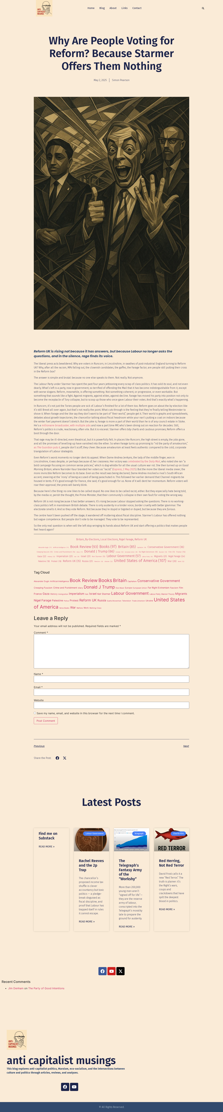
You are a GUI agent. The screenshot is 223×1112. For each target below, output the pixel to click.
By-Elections (92, 539)
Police (66, 601)
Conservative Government (166, 547)
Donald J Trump (99, 551)
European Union (131, 552)
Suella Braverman (114, 601)
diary (80, 552)
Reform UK (141, 539)
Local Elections (109, 539)
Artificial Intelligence (61, 547)
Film (171, 552)
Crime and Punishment (64, 552)
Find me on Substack (48, 835)
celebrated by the (144, 461)
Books (108, 547)
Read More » (47, 846)
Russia (87, 561)
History (51, 556)
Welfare (80, 608)
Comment (41, 632)
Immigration (63, 594)
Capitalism (141, 547)
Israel (85, 556)
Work (181, 561)
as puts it (47, 447)
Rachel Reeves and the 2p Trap (91, 865)
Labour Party (147, 556)
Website (39, 700)
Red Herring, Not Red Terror (171, 863)
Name (38, 674)
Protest (56, 561)
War (172, 561)
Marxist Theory (167, 594)
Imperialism (64, 556)
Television (98, 561)
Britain (80, 539)
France (180, 552)
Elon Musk (120, 588)
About (113, 8)
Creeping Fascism (45, 552)
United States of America (140, 561)
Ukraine (108, 561)
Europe (119, 552)
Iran (76, 556)
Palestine (44, 561)
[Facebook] (65, 1087)
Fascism (163, 552)
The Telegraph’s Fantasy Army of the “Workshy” (130, 869)
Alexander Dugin (45, 547)
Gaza (41, 556)
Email (38, 687)
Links (124, 8)
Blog (102, 8)
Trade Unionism (138, 601)
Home (91, 8)
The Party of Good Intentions (46, 988)
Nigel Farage (126, 539)
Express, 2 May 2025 (124, 469)
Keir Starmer (98, 556)
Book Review (84, 547)
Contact (137, 8)
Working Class (95, 608)
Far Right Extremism (148, 552)
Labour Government (124, 556)
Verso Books (64, 608)
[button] (203, 8)
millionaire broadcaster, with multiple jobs (66, 425)
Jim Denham (16, 988)
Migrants (160, 556)
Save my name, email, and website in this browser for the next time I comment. (86, 713)
